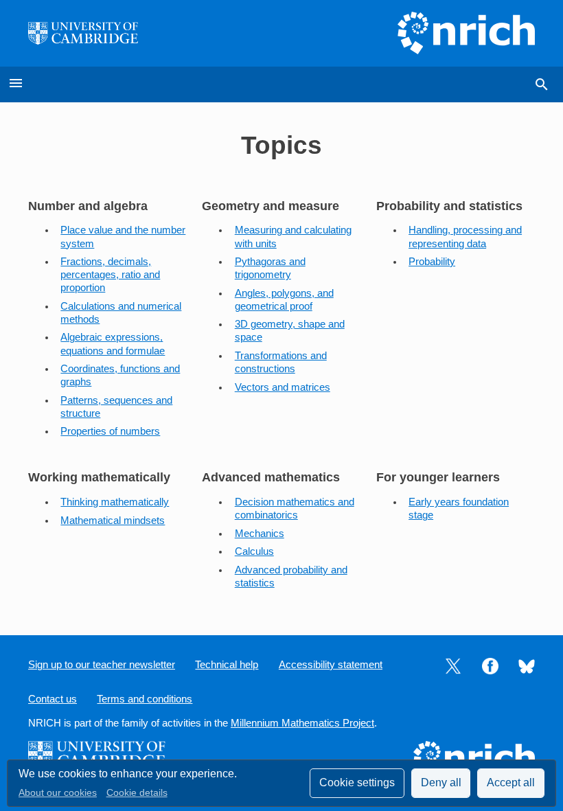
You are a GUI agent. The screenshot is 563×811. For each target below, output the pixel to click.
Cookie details (137, 793)
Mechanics (259, 533)
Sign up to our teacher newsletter (101, 664)
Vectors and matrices (282, 387)
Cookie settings (357, 782)
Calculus (254, 551)
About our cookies (58, 793)
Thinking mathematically (114, 501)
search (541, 84)
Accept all (511, 782)
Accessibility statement (330, 664)
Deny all (441, 782)
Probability (432, 261)
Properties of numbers (110, 431)
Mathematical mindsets (112, 520)
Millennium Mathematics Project (302, 723)
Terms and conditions (144, 699)
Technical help (226, 664)
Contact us (52, 699)
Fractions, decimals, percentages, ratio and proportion (110, 274)
